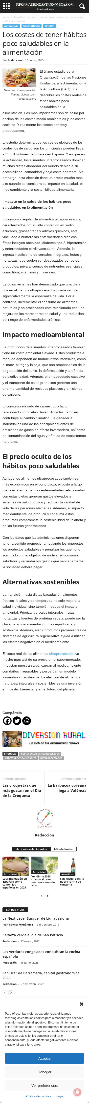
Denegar (44, 1072)
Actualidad (20, 17)
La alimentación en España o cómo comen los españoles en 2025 (14, 883)
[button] (81, 1004)
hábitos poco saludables (20, 758)
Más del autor (63, 849)
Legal (60, 1096)
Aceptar (44, 1058)
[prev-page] (41, 895)
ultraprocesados (61, 654)
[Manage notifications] (77, 1092)
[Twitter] (17, 720)
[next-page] (47, 895)
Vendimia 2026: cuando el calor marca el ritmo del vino (43, 880)
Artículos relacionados (31, 849)
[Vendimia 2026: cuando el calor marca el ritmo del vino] (44, 865)
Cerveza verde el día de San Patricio (32, 935)
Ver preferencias (44, 1085)
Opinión (49, 25)
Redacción (15, 60)
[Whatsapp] (26, 720)
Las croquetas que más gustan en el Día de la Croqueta (21, 790)
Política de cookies (38, 1096)
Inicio (5, 17)
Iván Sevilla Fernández (17, 924)
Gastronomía (31, 25)
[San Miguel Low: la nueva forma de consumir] (73, 866)
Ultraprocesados (51, 758)
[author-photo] (44, 818)
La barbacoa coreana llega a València (67, 788)
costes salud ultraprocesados (40, 753)
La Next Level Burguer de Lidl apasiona (35, 918)
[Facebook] (7, 720)
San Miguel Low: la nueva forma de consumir (72, 881)
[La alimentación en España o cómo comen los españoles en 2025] (15, 866)
